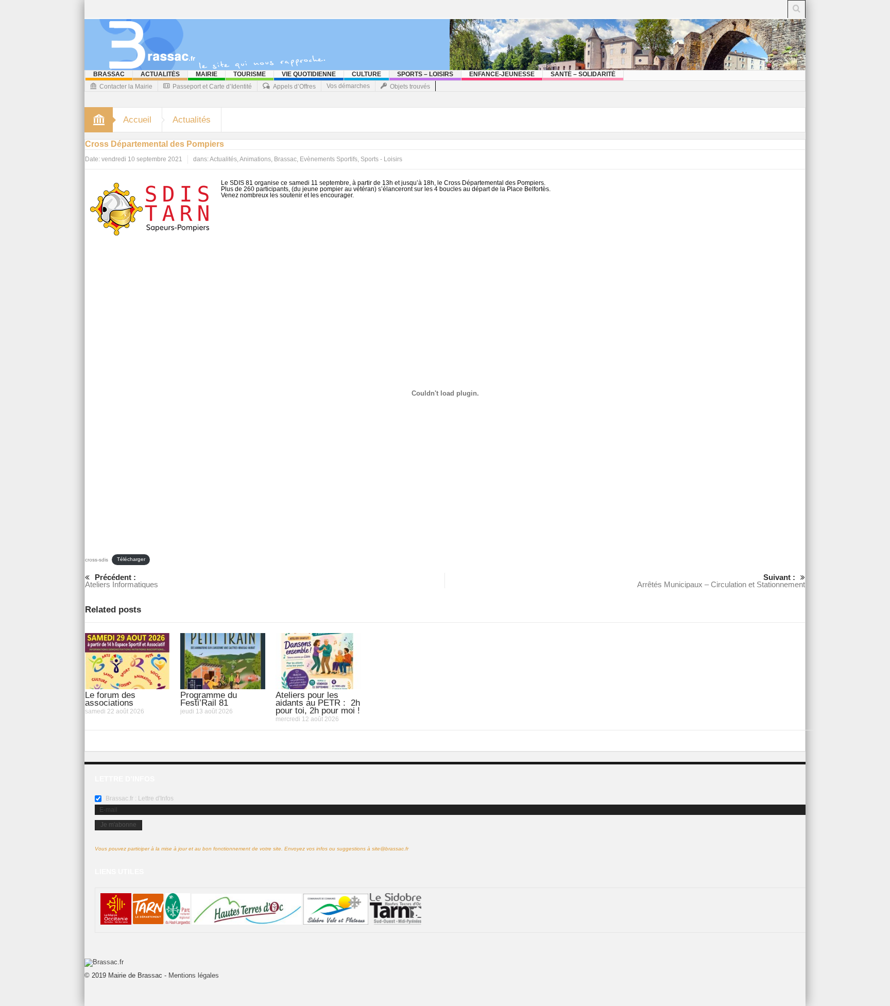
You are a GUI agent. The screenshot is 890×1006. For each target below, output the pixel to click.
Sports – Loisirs (425, 74)
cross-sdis (96, 559)
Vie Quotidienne (309, 74)
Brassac (109, 74)
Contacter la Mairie (125, 86)
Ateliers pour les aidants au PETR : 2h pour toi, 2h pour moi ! (318, 702)
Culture (366, 74)
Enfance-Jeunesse (502, 74)
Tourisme (249, 74)
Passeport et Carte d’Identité (212, 86)
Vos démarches (348, 86)
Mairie (206, 74)
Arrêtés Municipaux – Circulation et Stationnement (721, 581)
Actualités (160, 74)
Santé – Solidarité (583, 74)
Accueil (137, 120)
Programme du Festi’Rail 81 (208, 699)
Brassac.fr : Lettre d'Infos (139, 798)
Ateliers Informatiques (121, 581)
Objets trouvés (410, 86)
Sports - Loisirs (381, 159)
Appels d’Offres (294, 86)
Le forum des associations (110, 699)
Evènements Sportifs (328, 159)
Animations (255, 159)
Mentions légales (193, 975)
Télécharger (131, 559)
